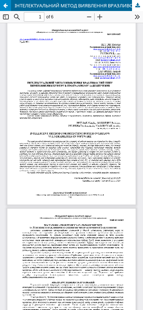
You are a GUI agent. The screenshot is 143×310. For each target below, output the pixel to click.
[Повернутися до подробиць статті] (5, 5)
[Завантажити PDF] (137, 5)
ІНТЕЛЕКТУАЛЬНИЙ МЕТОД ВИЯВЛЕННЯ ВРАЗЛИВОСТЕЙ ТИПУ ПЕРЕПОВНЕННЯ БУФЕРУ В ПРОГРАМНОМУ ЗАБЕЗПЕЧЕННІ (79, 5)
